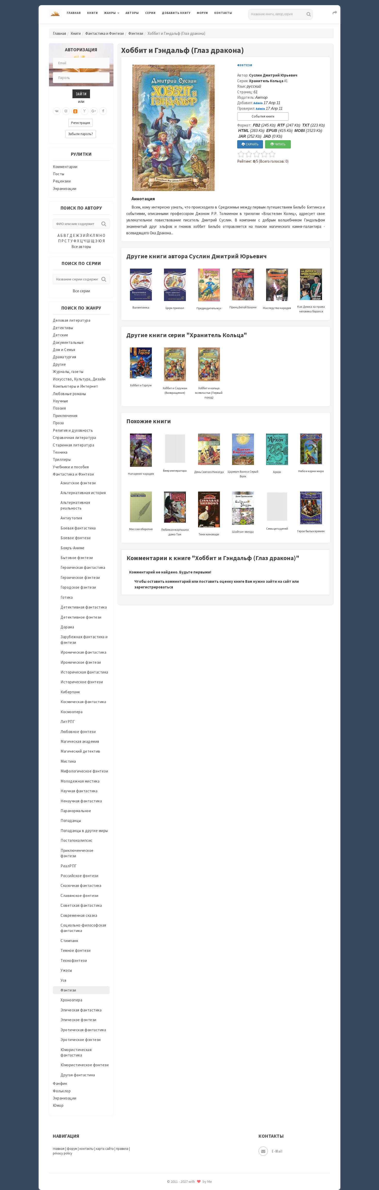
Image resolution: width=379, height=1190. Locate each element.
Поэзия (59, 408)
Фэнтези (135, 33)
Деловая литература (180, 26)
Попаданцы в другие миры (84, 830)
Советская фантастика (81, 905)
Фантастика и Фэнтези (104, 33)
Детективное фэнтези (81, 617)
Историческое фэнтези (82, 681)
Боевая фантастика (78, 528)
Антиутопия (71, 517)
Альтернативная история (83, 492)
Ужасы (66, 970)
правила (122, 1148)
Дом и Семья (64, 349)
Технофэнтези (74, 960)
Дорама (67, 627)
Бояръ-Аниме (73, 547)
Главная (74, 13)
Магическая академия (80, 741)
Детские (60, 334)
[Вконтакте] (57, 111)
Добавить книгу (176, 13)
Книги (92, 13)
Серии (150, 13)
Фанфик (60, 1083)
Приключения (65, 415)
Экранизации (65, 188)
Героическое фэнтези (80, 577)
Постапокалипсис (77, 840)
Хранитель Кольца (266, 80)
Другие (59, 364)
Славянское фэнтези (79, 895)
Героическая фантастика (83, 567)
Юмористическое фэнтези (85, 1064)
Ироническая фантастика (83, 652)
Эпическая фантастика (81, 1010)
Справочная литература (74, 437)
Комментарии (65, 166)
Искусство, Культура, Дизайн (79, 379)
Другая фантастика (78, 1074)
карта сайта (105, 1148)
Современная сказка (79, 915)
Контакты (223, 13)
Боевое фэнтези (75, 537)
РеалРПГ (69, 865)
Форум (202, 13)
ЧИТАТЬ (280, 144)
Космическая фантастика (83, 701)
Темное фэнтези (75, 950)
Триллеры (62, 459)
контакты (86, 1148)
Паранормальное (76, 810)
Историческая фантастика (84, 672)
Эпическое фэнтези (78, 1019)
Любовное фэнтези (78, 731)
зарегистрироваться (153, 587)
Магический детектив (80, 751)
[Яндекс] (84, 111)
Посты (58, 173)
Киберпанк (70, 691)
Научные (60, 400)
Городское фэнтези (78, 587)
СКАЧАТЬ (252, 144)
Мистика (68, 761)
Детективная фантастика (84, 607)
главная (58, 1148)
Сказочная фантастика (81, 885)
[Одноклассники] (75, 111)
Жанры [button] (110, 13)
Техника (60, 452)
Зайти (81, 93)
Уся (64, 980)
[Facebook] (103, 111)
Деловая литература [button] (122, 26)
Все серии (81, 290)
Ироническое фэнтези (81, 662)
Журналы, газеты (68, 371)
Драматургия (64, 356)
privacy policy (62, 1153)
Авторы (132, 13)
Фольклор (62, 1090)
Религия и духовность (73, 430)
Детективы (63, 327)
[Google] (94, 111)
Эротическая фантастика (83, 1029)
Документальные (68, 342)
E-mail (277, 1151)
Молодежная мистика (80, 781)
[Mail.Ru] (66, 111)
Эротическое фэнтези (81, 1039)
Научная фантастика (79, 790)
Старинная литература (73, 445)
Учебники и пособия (71, 466)
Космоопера (72, 711)
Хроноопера (71, 999)
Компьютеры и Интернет (75, 386)
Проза (58, 422)
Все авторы (81, 246)
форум (72, 1148)
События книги (263, 116)
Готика (67, 597)
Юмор (58, 1105)
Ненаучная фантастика (81, 800)
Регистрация (80, 123)
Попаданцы (71, 820)
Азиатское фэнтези (78, 482)
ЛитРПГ (68, 721)
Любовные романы (69, 393)
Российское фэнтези (79, 875)
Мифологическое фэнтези (84, 771)
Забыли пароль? (80, 134)
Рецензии (62, 181)
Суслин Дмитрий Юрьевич (273, 75)
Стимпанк (69, 940)
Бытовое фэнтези (77, 557)
